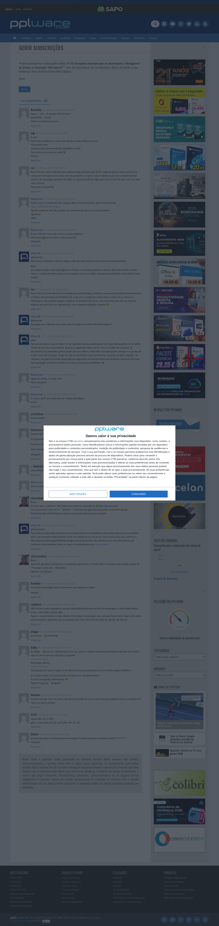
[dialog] (109, 462)
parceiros (79, 441)
